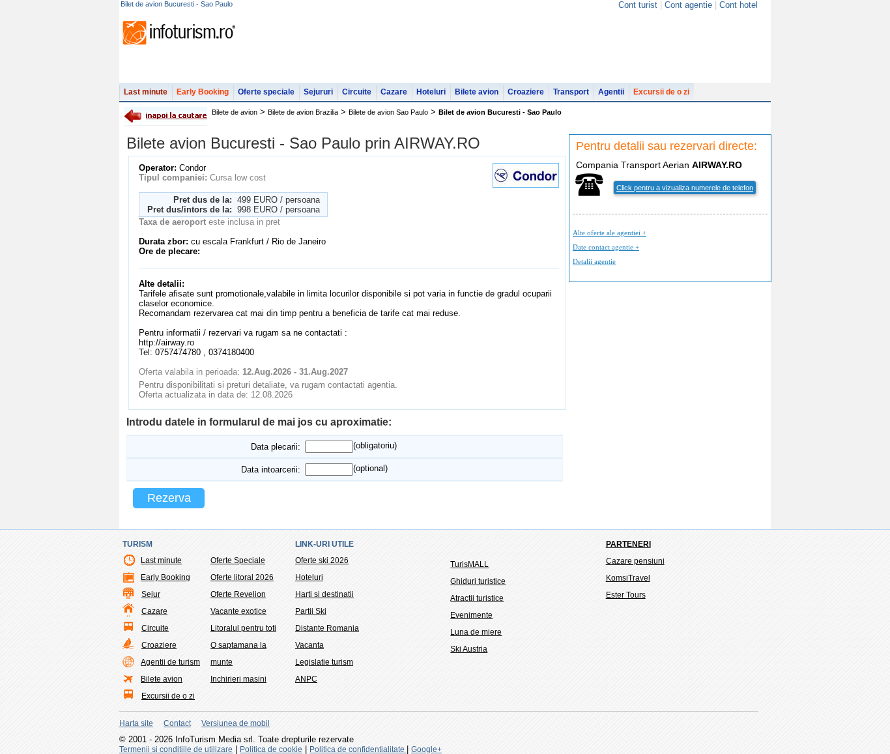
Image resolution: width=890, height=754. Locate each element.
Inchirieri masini (238, 679)
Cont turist (637, 5)
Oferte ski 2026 (322, 560)
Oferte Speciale (237, 560)
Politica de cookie (271, 749)
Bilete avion (476, 91)
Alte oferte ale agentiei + (609, 233)
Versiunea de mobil (235, 723)
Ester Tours (626, 595)
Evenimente (471, 615)
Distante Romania (327, 628)
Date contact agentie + (606, 247)
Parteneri (628, 544)
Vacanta (309, 645)
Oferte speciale (266, 91)
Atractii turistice (477, 598)
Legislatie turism (324, 662)
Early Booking (203, 91)
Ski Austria (468, 649)
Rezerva (169, 497)
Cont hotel (738, 5)
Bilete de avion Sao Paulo (388, 112)
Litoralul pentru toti (243, 628)
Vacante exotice (238, 611)
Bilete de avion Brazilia (303, 112)
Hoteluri (431, 91)
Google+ (426, 749)
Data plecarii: (275, 447)
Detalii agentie (594, 261)
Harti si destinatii (324, 594)
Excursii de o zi (661, 91)
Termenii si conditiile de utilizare (176, 749)
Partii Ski (310, 611)
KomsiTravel (628, 578)
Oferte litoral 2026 (242, 577)
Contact (177, 723)
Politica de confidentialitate (358, 749)
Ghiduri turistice (478, 581)
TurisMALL (469, 564)
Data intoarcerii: (270, 469)
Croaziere (526, 91)
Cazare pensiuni (635, 561)
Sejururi (318, 91)
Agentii (611, 91)
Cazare (393, 91)
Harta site (136, 723)
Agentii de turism (170, 662)
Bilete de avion (234, 112)
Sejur (150, 594)
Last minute (145, 91)
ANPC (306, 679)
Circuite (356, 91)
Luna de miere (476, 632)
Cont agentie (688, 5)
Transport (571, 91)
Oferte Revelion (238, 594)
